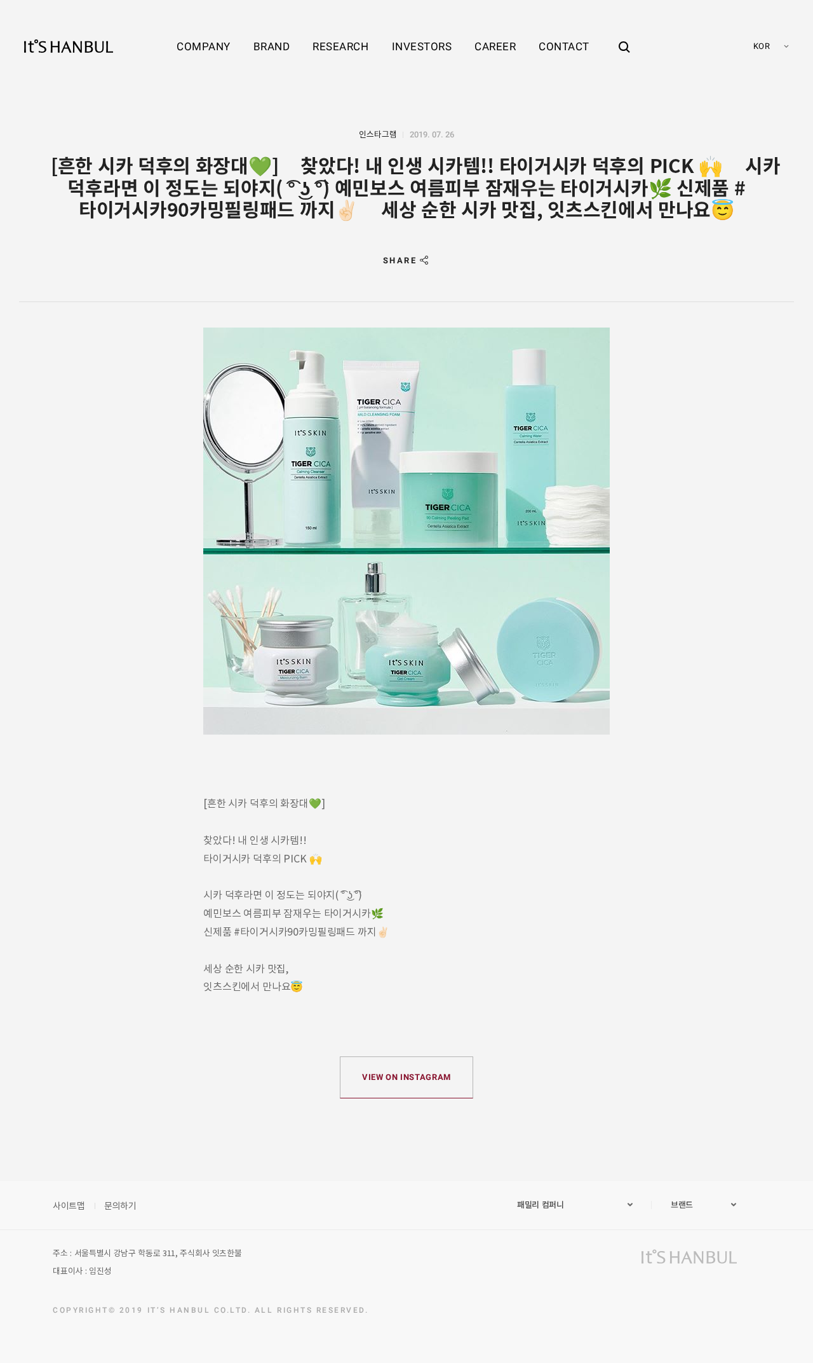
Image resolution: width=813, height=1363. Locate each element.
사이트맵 (69, 1205)
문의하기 (120, 1205)
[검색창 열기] (624, 35)
